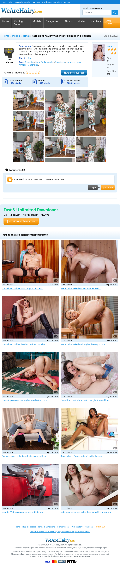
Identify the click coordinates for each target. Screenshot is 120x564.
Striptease (60, 62)
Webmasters (77, 526)
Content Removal (82, 556)
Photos (69, 21)
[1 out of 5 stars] (26, 72)
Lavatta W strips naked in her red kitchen (22, 512)
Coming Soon (18, 23)
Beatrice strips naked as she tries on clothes (24, 456)
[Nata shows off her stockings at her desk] (30, 261)
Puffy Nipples (47, 62)
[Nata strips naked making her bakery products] (89, 317)
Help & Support (29, 526)
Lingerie (70, 62)
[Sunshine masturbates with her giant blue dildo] (89, 373)
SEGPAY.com (35, 556)
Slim (37, 62)
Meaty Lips (33, 64)
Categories (52, 21)
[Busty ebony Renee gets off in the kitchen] (89, 429)
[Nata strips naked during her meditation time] (30, 373)
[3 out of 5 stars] (33, 72)
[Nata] (99, 52)
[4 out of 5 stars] (36, 72)
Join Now (108, 187)
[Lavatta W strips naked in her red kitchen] (30, 485)
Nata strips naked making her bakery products (84, 344)
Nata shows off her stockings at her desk (22, 288)
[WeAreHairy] (60, 540)
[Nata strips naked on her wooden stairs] (89, 261)
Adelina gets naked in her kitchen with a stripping (86, 512)
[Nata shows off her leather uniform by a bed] (30, 317)
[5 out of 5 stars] (39, 72)
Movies (81, 21)
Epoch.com (26, 554)
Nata (26, 35)
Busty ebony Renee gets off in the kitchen (81, 456)
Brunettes (29, 62)
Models (37, 21)
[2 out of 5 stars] (29, 72)
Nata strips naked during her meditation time (24, 400)
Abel (30, 58)
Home (5, 21)
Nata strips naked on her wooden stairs (81, 288)
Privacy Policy (63, 526)
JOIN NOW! (109, 23)
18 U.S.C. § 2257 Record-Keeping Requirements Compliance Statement (60, 531)
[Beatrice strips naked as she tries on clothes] (30, 429)
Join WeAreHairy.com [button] (21, 221)
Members (95, 21)
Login (93, 187)
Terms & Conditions (46, 526)
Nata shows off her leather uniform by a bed (24, 344)
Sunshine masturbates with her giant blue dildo (85, 400)
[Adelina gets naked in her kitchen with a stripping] (89, 485)
